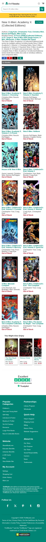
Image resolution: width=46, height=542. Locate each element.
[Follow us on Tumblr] (30, 505)
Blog (4, 458)
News (26, 459)
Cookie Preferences (28, 523)
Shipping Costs (29, 422)
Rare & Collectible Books (11, 434)
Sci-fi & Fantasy (8, 424)
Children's (6, 408)
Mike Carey (21, 34)
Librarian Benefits (8, 452)
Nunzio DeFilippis (9, 34)
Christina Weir (38, 32)
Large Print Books (9, 430)
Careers (26, 456)
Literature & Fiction (9, 418)
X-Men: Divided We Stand (25, 39)
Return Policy (28, 428)
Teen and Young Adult (10, 411)
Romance (6, 427)
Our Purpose (28, 446)
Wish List (6, 480)
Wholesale (27, 409)
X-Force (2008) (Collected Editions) (28, 36)
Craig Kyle (12, 32)
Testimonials (28, 462)
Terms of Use (6, 520)
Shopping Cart (7, 474)
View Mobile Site (8, 461)
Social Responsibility (31, 453)
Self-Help (6, 414)
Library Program (29, 406)
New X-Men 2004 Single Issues (26, 37)
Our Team (27, 449)
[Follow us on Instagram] (38, 505)
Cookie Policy (15, 523)
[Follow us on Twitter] (15, 505)
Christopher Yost (25, 32)
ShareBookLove (8, 445)
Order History (7, 477)
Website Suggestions (31, 431)
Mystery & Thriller (8, 421)
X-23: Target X (7, 37)
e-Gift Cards (7, 455)
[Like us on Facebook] (7, 505)
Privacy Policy (17, 520)
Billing (26, 425)
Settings (5, 471)
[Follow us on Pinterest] (23, 505)
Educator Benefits (9, 448)
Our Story (27, 443)
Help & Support (29, 419)
